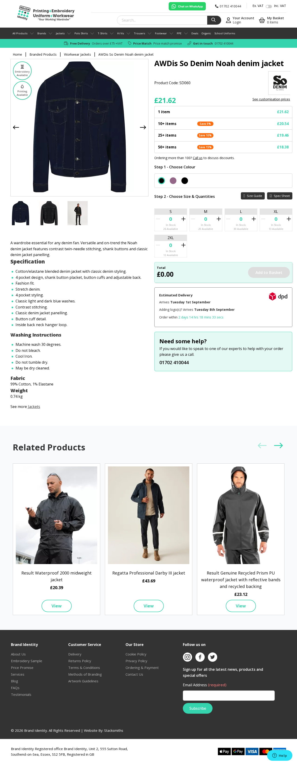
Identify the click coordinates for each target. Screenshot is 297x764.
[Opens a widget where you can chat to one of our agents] (279, 756)
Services (17, 674)
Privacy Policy (136, 660)
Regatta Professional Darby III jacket (148, 573)
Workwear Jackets (77, 54)
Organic (206, 33)
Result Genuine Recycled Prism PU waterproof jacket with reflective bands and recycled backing (241, 579)
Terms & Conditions (84, 667)
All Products (20, 33)
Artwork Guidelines (83, 681)
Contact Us (134, 674)
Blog (14, 681)
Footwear (161, 33)
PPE (179, 33)
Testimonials (21, 694)
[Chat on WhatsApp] (187, 6)
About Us (18, 654)
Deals (194, 33)
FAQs (15, 687)
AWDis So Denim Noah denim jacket (126, 54)
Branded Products (43, 54)
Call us (198, 158)
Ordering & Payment (142, 667)
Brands (41, 33)
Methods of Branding (85, 674)
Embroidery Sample (26, 660)
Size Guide (254, 196)
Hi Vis (120, 33)
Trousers (139, 33)
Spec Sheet (281, 196)
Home (17, 54)
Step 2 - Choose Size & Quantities (184, 196)
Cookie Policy (136, 654)
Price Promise (22, 667)
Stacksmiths (113, 730)
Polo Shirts (81, 33)
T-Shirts (102, 33)
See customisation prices (271, 99)
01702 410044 (224, 43)
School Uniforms (224, 33)
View (56, 606)
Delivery (74, 654)
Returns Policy (79, 660)
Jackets (60, 33)
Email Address (204, 684)
